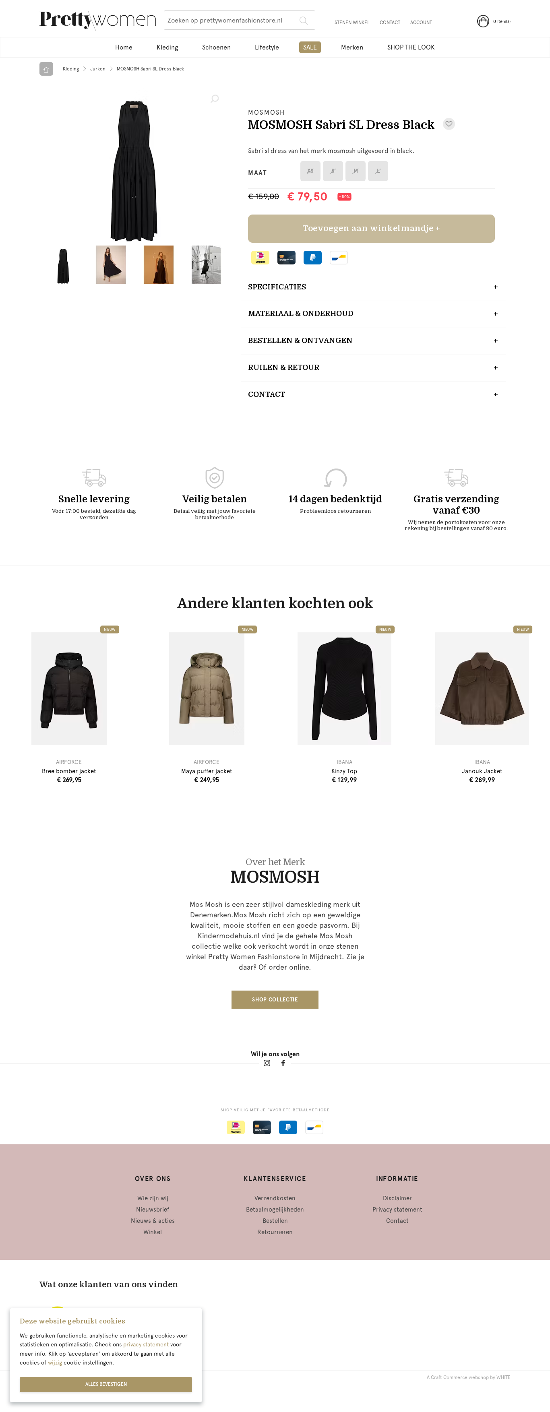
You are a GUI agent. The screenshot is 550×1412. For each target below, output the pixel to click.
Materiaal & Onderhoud (301, 314)
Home (123, 47)
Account (421, 22)
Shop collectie (275, 1000)
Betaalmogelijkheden (275, 1209)
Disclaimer (397, 1198)
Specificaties (277, 287)
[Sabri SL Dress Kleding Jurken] (134, 165)
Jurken (97, 69)
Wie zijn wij (152, 1198)
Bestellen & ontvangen (300, 340)
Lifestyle (267, 47)
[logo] (97, 21)
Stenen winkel (352, 22)
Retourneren (275, 1232)
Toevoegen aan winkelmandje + (371, 228)
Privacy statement (397, 1209)
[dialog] (106, 1355)
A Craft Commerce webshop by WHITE (469, 1377)
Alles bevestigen (106, 1384)
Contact (390, 22)
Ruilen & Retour (283, 367)
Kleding (167, 47)
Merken (352, 47)
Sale (310, 47)
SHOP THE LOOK (411, 47)
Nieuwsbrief (152, 1209)
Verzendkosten (275, 1198)
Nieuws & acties (153, 1220)
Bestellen (275, 1220)
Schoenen (216, 47)
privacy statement (146, 1344)
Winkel (152, 1232)
